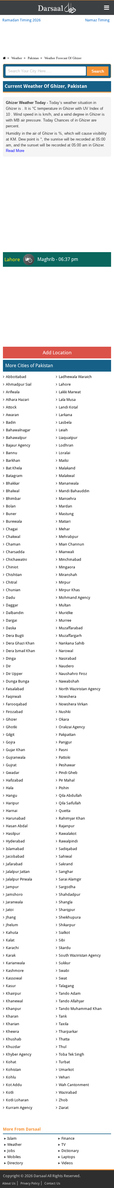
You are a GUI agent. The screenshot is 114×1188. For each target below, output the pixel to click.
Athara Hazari (17, 399)
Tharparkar (68, 1031)
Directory (15, 1163)
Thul (62, 1047)
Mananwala (69, 483)
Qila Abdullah (70, 795)
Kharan (12, 1016)
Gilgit (10, 734)
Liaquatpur (68, 437)
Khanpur (13, 1008)
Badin (11, 422)
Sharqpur (67, 909)
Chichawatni (16, 559)
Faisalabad (15, 689)
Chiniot (12, 567)
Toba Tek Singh (71, 1054)
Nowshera (67, 696)
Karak (10, 955)
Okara (64, 719)
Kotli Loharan (17, 1100)
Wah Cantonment (74, 1085)
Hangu (11, 795)
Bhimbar (13, 498)
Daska (11, 628)
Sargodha (67, 887)
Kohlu (11, 1077)
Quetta (64, 810)
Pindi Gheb (68, 772)
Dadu (10, 597)
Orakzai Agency (72, 727)
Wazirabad (68, 1092)
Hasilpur (13, 833)
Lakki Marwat (70, 392)
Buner (11, 514)
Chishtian (14, 574)
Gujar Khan (15, 750)
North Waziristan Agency (79, 689)
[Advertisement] (57, 194)
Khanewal (14, 1001)
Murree (65, 620)
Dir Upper (14, 673)
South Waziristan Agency (80, 955)
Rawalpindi (68, 841)
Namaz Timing (97, 20)
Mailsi (63, 460)
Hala (9, 788)
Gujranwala (15, 757)
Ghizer (11, 719)
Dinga (11, 658)
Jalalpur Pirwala (19, 879)
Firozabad (14, 712)
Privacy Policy (29, 1183)
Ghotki (11, 727)
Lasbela (65, 422)
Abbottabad (16, 377)
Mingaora (67, 567)
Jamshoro (14, 894)
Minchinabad (70, 559)
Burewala (14, 521)
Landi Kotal (68, 407)
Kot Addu (14, 1085)
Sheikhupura (70, 917)
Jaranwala (14, 902)
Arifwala (13, 392)
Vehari (64, 1077)
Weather (16, 58)
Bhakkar (13, 483)
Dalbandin (15, 613)
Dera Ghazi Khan (20, 643)
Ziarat (63, 1107)
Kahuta (12, 932)
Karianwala (15, 963)
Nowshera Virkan (73, 704)
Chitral (11, 582)
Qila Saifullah (70, 803)
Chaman (13, 544)
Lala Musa (67, 399)
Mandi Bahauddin (74, 491)
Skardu (65, 948)
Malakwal (67, 476)
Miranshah (68, 574)
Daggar (12, 605)
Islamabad (15, 849)
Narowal (66, 651)
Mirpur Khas (69, 590)
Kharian (12, 1024)
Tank (63, 1016)
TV (63, 1144)
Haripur (12, 803)
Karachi (12, 948)
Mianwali (66, 552)
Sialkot (64, 932)
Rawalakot (67, 833)
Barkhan (13, 460)
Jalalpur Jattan (18, 871)
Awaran (12, 415)
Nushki (64, 712)
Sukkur (64, 963)
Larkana (65, 415)
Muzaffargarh (70, 635)
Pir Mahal (67, 780)
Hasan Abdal (16, 826)
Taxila (63, 1024)
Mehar (64, 529)
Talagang (66, 986)
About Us (8, 1183)
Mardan (65, 506)
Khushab (13, 1039)
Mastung (66, 514)
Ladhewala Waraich (75, 377)
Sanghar (66, 871)
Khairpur (13, 993)
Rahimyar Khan (72, 818)
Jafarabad (14, 864)
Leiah (63, 430)
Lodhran (66, 445)
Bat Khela (14, 468)
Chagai (12, 529)
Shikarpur (67, 925)
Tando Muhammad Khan (80, 1008)
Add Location (57, 352)
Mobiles (14, 1157)
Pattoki (64, 757)
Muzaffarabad (71, 628)
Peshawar (67, 765)
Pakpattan (67, 734)
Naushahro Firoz (73, 673)
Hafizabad (14, 780)
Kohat (11, 1062)
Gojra (10, 742)
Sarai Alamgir (70, 879)
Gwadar (12, 772)
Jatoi (9, 909)
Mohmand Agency (74, 597)
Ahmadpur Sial (18, 384)
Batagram (14, 476)
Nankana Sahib (71, 643)
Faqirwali (13, 696)
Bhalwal (12, 491)
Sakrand (66, 864)
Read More (15, 150)
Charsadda (15, 552)
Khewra (12, 1031)
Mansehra (67, 498)
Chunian (13, 590)
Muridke (66, 613)
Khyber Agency (18, 1054)
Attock (11, 407)
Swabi (64, 970)
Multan (65, 605)
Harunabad (15, 818)
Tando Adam (70, 993)
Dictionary (70, 1150)
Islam (12, 1138)
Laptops (68, 1157)
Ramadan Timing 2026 (21, 20)
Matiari (64, 521)
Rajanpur (67, 826)
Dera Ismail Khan (20, 651)
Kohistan (13, 1069)
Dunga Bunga (17, 681)
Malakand (67, 468)
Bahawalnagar (18, 430)
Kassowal (14, 978)
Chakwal (13, 536)
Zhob (63, 1100)
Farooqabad (16, 704)
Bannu (11, 453)
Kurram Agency (19, 1107)
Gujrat (11, 765)
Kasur (11, 986)
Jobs (11, 1150)
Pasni (63, 750)
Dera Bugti (15, 635)
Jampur (12, 887)
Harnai (11, 810)
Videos (67, 1163)
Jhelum (12, 925)
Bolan (11, 506)
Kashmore (15, 970)
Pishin (64, 788)
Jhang (11, 917)
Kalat (10, 940)
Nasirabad (67, 658)
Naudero (66, 666)
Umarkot (66, 1069)
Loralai (64, 453)
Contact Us (52, 1183)
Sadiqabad (68, 849)
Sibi (62, 940)
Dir (8, 666)
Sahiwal (65, 856)
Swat (63, 978)
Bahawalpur (16, 437)
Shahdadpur (69, 894)
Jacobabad (15, 856)
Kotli (9, 1092)
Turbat (64, 1062)
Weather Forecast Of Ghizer (63, 58)
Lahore (65, 384)
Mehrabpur (68, 536)
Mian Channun (71, 544)
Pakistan (33, 58)
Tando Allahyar (71, 1001)
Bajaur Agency (18, 445)
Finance (68, 1138)
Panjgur (65, 742)
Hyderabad (15, 841)
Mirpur (64, 582)
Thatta (64, 1039)
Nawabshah (69, 681)
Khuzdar (13, 1047)
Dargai (11, 620)
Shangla (65, 902)
